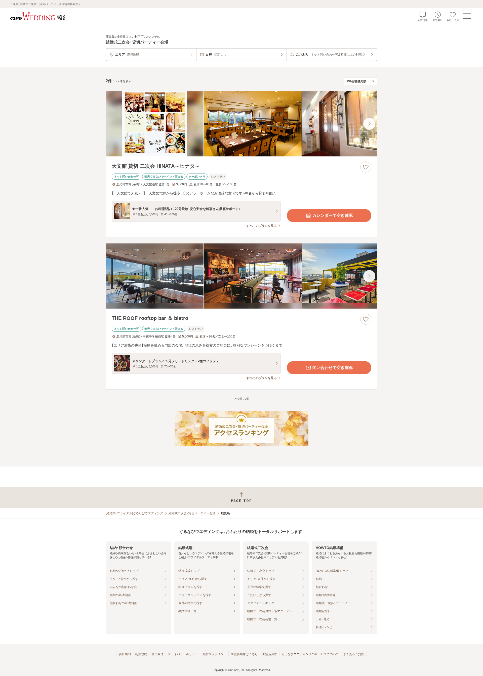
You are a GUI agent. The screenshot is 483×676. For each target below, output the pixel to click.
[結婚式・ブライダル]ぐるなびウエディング (134, 513)
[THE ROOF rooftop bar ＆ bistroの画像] (241, 276)
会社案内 (125, 654)
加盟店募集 (269, 654)
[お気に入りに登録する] (365, 167)
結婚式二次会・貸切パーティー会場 (192, 513)
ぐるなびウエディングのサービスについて (310, 654)
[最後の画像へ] (369, 124)
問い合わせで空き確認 (332, 367)
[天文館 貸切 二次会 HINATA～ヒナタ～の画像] (241, 123)
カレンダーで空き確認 (332, 215)
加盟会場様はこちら (244, 654)
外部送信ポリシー (214, 654)
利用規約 (141, 654)
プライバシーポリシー (183, 654)
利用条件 (157, 654)
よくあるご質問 (353, 654)
